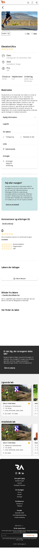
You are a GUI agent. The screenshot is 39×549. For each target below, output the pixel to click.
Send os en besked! (12, 205)
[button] (19, 117)
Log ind (19, 483)
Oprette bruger (19, 481)
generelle (34, 538)
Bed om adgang (9, 368)
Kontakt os (19, 503)
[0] (32, 2)
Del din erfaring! (7, 224)
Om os (19, 492)
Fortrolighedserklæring (19, 515)
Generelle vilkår (19, 513)
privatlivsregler (27, 538)
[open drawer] (37, 2)
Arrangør (19, 496)
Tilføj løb (19, 506)
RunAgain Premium (19, 485)
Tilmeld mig (30, 535)
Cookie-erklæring (19, 517)
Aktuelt (19, 494)
